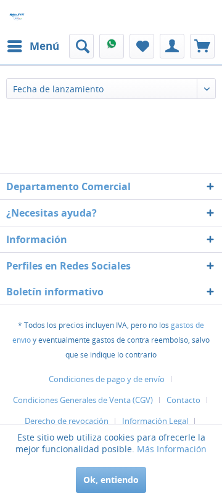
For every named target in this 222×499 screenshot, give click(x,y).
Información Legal (155, 420)
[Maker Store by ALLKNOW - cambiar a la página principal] (17, 17)
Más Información (172, 449)
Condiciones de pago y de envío (107, 379)
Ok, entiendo (111, 479)
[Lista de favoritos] (142, 46)
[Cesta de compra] (202, 46)
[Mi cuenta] (172, 46)
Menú (44, 46)
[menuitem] (32, 46)
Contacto (183, 399)
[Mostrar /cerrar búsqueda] (81, 46)
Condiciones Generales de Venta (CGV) (83, 399)
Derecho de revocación (67, 420)
